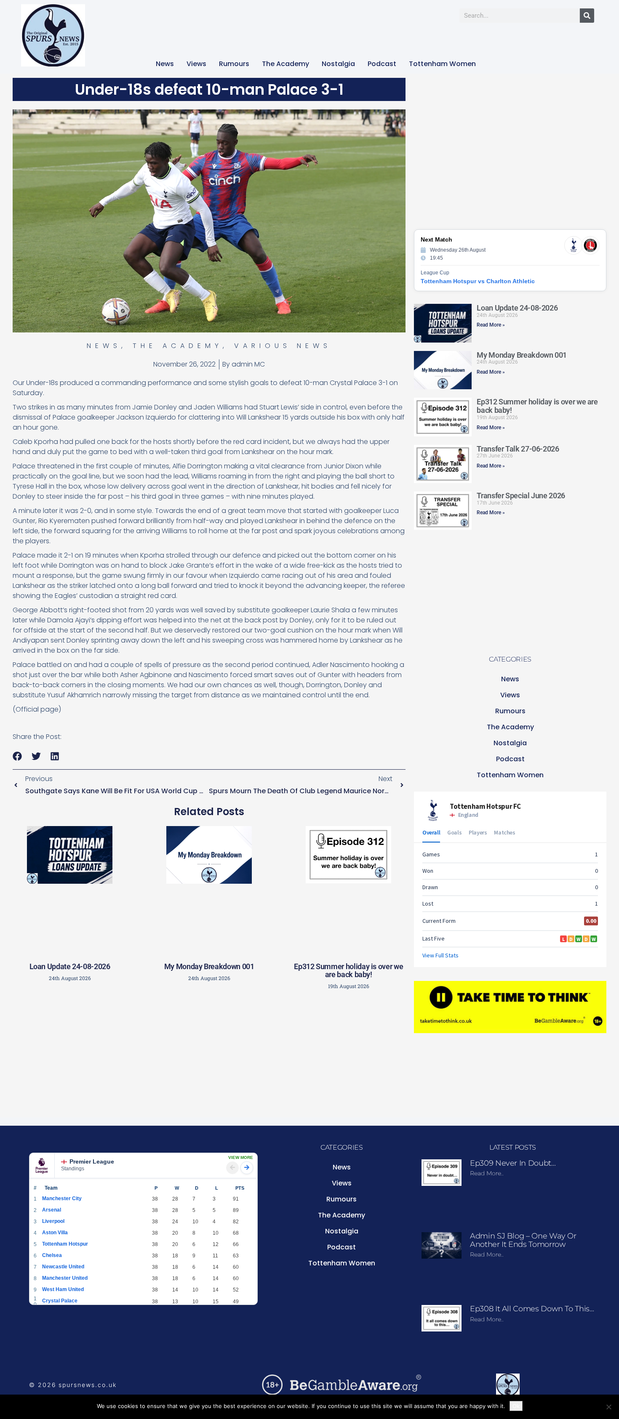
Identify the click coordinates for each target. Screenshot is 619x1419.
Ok (516, 1406)
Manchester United (65, 1278)
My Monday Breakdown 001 (209, 966)
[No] (608, 1407)
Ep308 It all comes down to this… (532, 1308)
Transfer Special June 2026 (521, 495)
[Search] (587, 15)
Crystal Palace (59, 1301)
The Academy (285, 64)
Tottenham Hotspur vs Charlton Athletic (478, 281)
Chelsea (52, 1255)
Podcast (382, 64)
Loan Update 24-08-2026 (69, 966)
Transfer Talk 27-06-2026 (518, 448)
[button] (17, 756)
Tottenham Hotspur (65, 1244)
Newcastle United (63, 1267)
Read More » (491, 325)
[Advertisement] (209, 1056)
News (165, 64)
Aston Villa (55, 1233)
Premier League (91, 1161)
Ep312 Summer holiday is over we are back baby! (348, 970)
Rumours (234, 64)
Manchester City (62, 1198)
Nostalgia (338, 64)
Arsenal (51, 1210)
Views (196, 64)
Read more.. (487, 1173)
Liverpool (53, 1221)
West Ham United (63, 1289)
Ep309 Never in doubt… (512, 1163)
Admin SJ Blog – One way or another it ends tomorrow (523, 1240)
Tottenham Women (442, 64)
